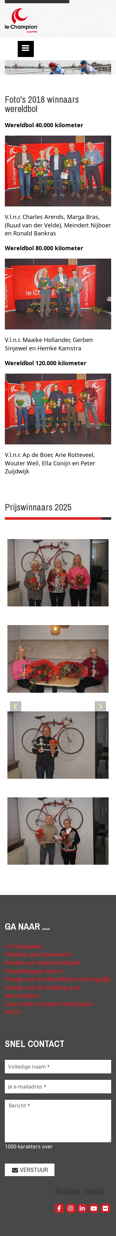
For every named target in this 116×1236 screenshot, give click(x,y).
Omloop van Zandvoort (38, 954)
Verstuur (33, 1169)
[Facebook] (59, 1208)
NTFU (13, 1012)
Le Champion (24, 946)
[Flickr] (105, 1208)
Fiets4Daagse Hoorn (34, 971)
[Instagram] (71, 1208)
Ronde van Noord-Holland (42, 962)
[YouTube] (94, 1208)
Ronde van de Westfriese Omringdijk (58, 979)
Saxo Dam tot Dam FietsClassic (49, 1004)
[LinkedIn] (82, 1208)
